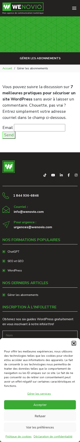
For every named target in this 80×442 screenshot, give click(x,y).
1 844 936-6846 (26, 195)
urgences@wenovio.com (33, 227)
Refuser (40, 416)
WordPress (15, 270)
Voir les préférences (40, 427)
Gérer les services (39, 394)
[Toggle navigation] (74, 8)
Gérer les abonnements (23, 295)
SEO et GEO (16, 261)
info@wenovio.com (29, 212)
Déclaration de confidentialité (53, 437)
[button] (74, 343)
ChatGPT (13, 252)
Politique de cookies (19, 437)
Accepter (40, 405)
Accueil (7, 68)
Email (7, 127)
